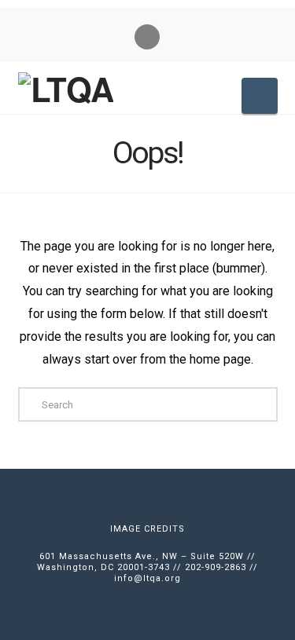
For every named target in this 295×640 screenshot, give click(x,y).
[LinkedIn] (147, 36)
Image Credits (147, 529)
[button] (260, 96)
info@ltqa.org (147, 578)
